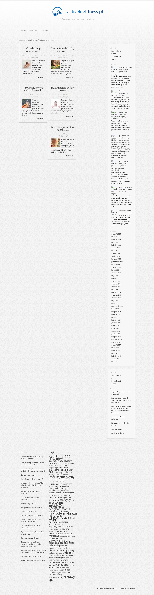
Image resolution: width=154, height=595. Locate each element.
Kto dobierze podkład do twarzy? (32, 479)
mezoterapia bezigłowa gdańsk (59, 508)
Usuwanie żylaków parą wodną (64, 562)
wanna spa (52, 565)
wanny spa (61, 564)
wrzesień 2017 (116, 342)
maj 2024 (114, 289)
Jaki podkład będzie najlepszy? (31, 556)
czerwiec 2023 (116, 298)
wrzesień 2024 (116, 284)
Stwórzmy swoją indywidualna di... (33, 89)
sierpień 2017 (116, 345)
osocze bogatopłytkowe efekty (58, 525)
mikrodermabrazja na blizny (63, 514)
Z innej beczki (116, 56)
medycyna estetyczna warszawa (61, 502)
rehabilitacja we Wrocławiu (67, 536)
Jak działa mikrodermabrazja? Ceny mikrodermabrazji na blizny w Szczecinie (32, 485)
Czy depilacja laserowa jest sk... (33, 50)
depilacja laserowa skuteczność (58, 468)
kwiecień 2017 (116, 356)
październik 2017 (117, 339)
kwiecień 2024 (116, 292)
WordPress (131, 588)
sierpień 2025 (116, 267)
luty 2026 (114, 251)
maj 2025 (114, 276)
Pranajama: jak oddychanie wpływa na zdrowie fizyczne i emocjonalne (120, 166)
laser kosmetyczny (61, 477)
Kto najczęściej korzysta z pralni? (32, 515)
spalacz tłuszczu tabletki (61, 544)
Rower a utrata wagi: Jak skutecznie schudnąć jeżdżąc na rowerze (121, 400)
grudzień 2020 (116, 323)
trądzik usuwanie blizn (61, 554)
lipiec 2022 (115, 309)
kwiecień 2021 (116, 320)
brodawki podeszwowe (58, 465)
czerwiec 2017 (116, 350)
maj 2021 (114, 317)
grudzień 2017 (116, 334)
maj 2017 (114, 353)
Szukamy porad (116, 429)
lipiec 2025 (115, 270)
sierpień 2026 (116, 234)
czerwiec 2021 (116, 314)
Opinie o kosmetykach (28, 511)
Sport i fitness (116, 51)
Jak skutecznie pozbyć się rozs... (62, 89)
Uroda (113, 54)
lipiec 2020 (115, 328)
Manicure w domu (117, 433)
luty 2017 (114, 362)
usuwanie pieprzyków (62, 558)
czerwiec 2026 (116, 239)
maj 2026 (114, 242)
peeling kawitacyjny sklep (59, 530)
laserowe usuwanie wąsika (61, 482)
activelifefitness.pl (33, 57)
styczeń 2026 (115, 253)
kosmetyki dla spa (62, 472)
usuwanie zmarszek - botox (60, 561)
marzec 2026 (115, 248)
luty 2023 (114, 303)
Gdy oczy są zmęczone (28, 475)
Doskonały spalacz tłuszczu (30, 538)
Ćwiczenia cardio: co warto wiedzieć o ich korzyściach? (125, 213)
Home (23, 30)
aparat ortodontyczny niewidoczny (60, 462)
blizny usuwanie (68, 463)
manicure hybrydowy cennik (62, 495)
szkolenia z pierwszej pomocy (61, 549)
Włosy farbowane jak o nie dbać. (31, 508)
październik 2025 (117, 262)
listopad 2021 (116, 312)
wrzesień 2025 (116, 264)
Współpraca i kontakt (38, 30)
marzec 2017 (115, 359)
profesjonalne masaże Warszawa (60, 534)
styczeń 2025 (115, 281)
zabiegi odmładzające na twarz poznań (60, 572)
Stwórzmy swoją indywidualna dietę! (33, 560)
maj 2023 (114, 300)
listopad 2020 (116, 325)
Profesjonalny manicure (29, 504)
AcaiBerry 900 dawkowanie (59, 458)
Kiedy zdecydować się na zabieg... (62, 128)
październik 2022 (117, 306)
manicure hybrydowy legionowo (60, 498)
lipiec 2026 (115, 237)
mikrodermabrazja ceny (58, 511)
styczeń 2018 (115, 331)
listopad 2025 (116, 259)
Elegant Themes (111, 588)
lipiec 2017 (115, 348)
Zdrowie (114, 59)
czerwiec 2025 (116, 273)
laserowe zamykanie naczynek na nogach (59, 487)
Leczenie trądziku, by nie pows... (62, 50)
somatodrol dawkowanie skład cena (59, 540)
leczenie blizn (61, 493)
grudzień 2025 (116, 256)
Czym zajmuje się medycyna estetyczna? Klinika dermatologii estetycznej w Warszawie (31, 544)
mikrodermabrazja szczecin (58, 523)
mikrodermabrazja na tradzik (62, 518)
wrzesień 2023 (116, 295)
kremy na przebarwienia (59, 475)
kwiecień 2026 (116, 245)
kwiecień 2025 (116, 278)
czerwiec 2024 (116, 287)
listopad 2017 (116, 337)
